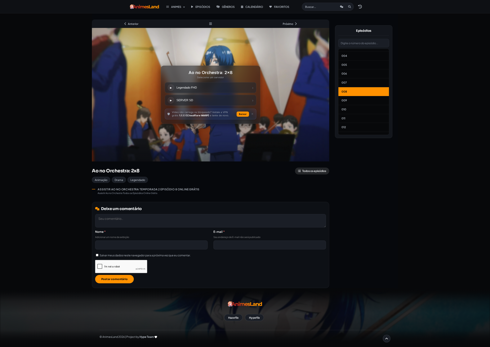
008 (344, 91)
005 (344, 64)
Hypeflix (254, 317)
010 (343, 109)
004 (344, 55)
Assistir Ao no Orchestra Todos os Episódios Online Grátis (127, 193)
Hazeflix (233, 317)
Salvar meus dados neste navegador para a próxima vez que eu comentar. (145, 255)
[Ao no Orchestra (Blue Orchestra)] (210, 24)
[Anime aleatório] (341, 7)
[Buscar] (349, 7)
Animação (101, 180)
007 (344, 82)
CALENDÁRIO (254, 6)
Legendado (137, 180)
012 (343, 127)
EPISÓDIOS (202, 6)
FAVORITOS (281, 6)
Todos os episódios (314, 171)
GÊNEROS (228, 6)
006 (344, 73)
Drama (119, 180)
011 (343, 118)
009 (344, 100)
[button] (360, 7)
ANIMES (176, 6)
